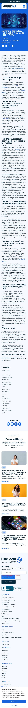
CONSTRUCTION (6, 382)
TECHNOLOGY (6, 408)
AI (2, 372)
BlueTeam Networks (17, 68)
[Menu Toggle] (24, 6)
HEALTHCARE (6, 389)
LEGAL (4, 394)
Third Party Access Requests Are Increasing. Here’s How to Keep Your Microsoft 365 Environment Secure (13, 538)
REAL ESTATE (6, 403)
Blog (4, 467)
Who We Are (5, 641)
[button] (3, 46)
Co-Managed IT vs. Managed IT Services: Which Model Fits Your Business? (13, 505)
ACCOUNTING (6, 370)
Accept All (14, 701)
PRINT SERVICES (6, 401)
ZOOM (3, 413)
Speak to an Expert (14, 1)
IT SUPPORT (5, 391)
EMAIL (3, 387)
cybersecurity (17, 149)
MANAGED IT (5, 398)
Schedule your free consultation (10, 357)
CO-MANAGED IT (7, 375)
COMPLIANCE (6, 380)
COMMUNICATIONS (7, 377)
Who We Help (5, 647)
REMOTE (4, 406)
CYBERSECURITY (7, 384)
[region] (14, 697)
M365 (3, 396)
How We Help (5, 595)
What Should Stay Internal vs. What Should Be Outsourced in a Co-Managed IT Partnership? (13, 472)
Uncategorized (7, 410)
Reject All (14, 705)
